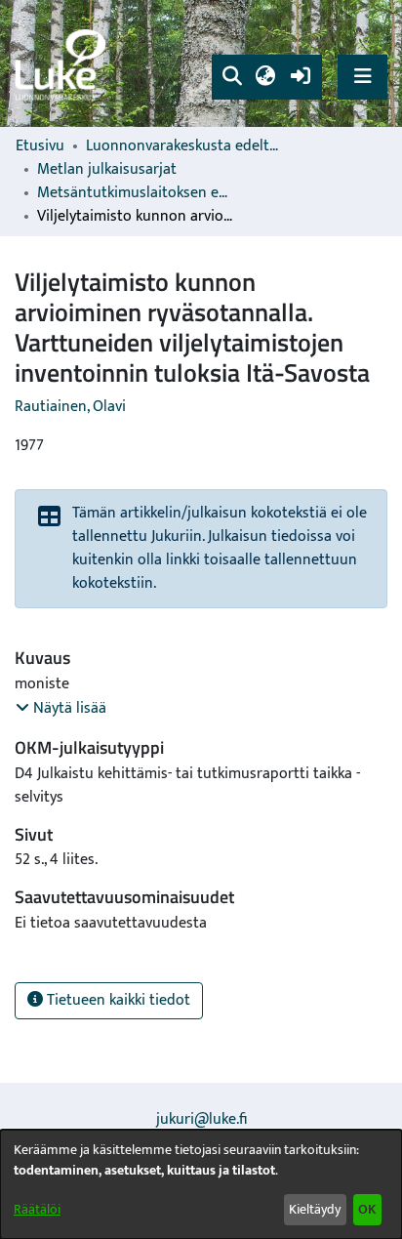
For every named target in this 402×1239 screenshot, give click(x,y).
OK (367, 1209)
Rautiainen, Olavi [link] (70, 406)
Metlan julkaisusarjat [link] (107, 170)
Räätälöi (37, 1209)
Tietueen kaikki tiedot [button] (116, 1000)
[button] (232, 77)
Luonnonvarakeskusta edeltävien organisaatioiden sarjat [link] (183, 146)
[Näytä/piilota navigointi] (362, 77)
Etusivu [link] (40, 146)
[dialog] (201, 1184)
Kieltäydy (315, 1209)
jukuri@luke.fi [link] (201, 1119)
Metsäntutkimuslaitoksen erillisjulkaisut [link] (134, 193)
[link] (63, 64)
